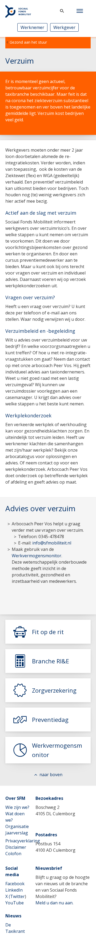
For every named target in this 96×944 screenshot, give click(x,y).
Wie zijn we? (17, 807)
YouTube (14, 903)
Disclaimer (15, 847)
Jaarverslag (16, 833)
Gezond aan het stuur (28, 42)
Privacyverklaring (22, 841)
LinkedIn (14, 890)
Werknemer (32, 27)
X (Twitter (15, 896)
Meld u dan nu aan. (54, 903)
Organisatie (17, 826)
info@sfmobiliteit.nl (51, 543)
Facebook (15, 884)
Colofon (13, 853)
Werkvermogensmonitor (36, 556)
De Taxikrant (15, 928)
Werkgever (64, 27)
